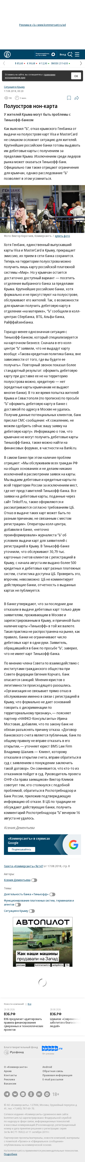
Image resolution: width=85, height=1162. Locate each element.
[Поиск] (70, 54)
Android (47, 1067)
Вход (63, 54)
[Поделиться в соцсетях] (76, 98)
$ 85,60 (19, 63)
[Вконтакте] (15, 1094)
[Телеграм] (7, 1094)
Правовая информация (57, 1075)
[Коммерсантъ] (7, 54)
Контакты (10, 1075)
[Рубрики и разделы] (77, 54)
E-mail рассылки (52, 1079)
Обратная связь (52, 1071)
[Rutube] (39, 1094)
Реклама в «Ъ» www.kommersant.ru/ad (42, 25)
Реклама (9, 1079)
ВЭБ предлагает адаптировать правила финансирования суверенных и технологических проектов (23, 1024)
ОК (76, 76)
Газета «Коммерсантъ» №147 (23, 866)
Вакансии (10, 1083)
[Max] (47, 1094)
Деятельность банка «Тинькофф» (26, 894)
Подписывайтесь (21, 849)
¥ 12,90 (43, 63)
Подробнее (10, 1154)
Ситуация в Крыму (14, 87)
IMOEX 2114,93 (59, 63)
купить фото (62, 236)
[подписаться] (35, 880)
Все (29, 1003)
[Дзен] (23, 1094)
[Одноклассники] (31, 1094)
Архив (7, 1071)
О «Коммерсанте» (16, 1067)
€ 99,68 (31, 63)
